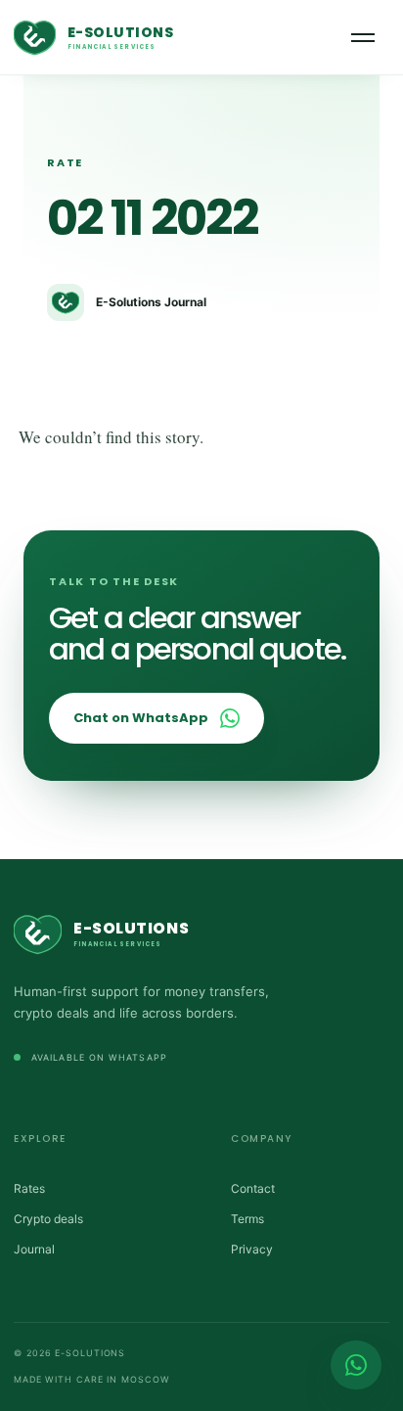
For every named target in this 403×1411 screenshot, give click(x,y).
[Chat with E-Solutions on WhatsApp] (356, 1365)
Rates (29, 1188)
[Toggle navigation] (362, 38)
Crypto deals (48, 1218)
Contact (253, 1188)
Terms (247, 1218)
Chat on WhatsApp (140, 717)
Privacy (252, 1249)
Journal (34, 1249)
